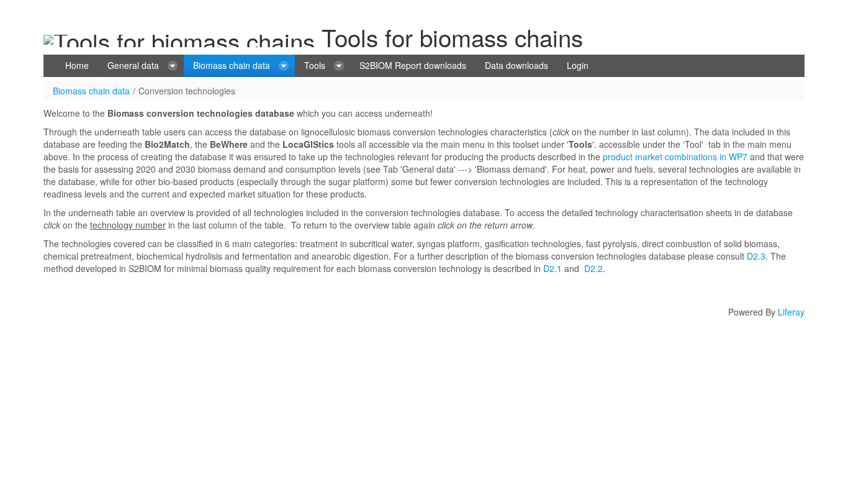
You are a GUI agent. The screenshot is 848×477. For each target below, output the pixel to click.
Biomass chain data (91, 90)
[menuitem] (77, 66)
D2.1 (552, 268)
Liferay (791, 312)
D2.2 (593, 268)
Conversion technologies (186, 90)
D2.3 (756, 256)
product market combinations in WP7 (675, 156)
